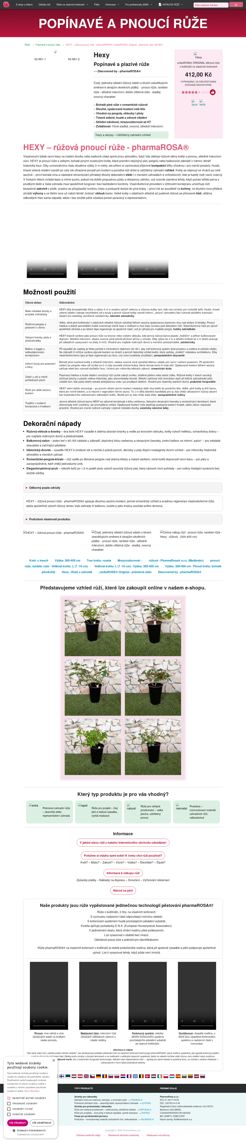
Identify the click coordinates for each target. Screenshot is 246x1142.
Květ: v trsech (38, 560)
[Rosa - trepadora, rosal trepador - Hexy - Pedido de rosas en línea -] (178, 1076)
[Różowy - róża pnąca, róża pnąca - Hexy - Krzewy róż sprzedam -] (166, 1076)
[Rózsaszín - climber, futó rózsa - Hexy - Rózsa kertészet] (74, 1076)
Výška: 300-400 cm (67, 560)
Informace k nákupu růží (123, 873)
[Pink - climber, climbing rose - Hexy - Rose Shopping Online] (86, 1076)
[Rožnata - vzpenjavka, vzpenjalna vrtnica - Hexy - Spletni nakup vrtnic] (110, 1076)
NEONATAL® (147, 1119)
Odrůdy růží (44, 4)
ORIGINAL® (136, 1099)
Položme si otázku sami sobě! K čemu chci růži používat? (123, 855)
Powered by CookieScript (30, 1134)
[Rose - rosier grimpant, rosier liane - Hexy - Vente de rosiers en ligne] (129, 1076)
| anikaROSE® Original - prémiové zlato (125, 572)
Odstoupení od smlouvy (158, 1135)
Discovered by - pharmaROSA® (179, 572)
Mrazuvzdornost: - (130, 560)
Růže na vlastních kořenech (71, 4)
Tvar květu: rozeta (99, 560)
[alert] (31, 1097)
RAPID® (146, 1112)
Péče (96, 4)
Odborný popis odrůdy (44, 488)
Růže (27, 44)
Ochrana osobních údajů (88, 1135)
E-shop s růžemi (24, 4)
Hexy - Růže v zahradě (77, 572)
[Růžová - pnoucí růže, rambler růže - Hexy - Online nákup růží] (92, 1076)
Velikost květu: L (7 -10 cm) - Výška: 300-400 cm (126, 566)
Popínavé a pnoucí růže (48, 44)
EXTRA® (146, 1103)
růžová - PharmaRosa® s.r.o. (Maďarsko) (176, 560)
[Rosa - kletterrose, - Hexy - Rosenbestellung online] (98, 1076)
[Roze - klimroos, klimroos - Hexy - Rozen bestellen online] (153, 1076)
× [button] (53, 1060)
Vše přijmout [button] (17, 1122)
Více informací (31, 1090)
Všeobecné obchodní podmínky (123, 1135)
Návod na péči (123, 890)
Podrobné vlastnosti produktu (49, 519)
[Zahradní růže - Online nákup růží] (236, 4)
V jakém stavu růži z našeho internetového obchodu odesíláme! (123, 842)
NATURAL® (145, 1109)
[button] (30, 1130)
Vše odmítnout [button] (42, 1122)
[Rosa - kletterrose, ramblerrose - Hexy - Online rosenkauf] (80, 1076)
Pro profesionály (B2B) (137, 4)
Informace (110, 4)
